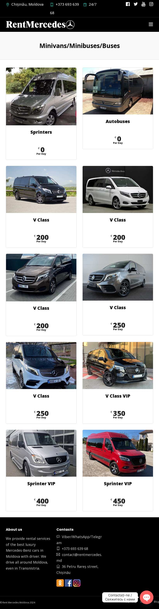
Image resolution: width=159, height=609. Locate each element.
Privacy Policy (129, 601)
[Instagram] (151, 4)
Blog (156, 601)
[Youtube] (143, 4)
